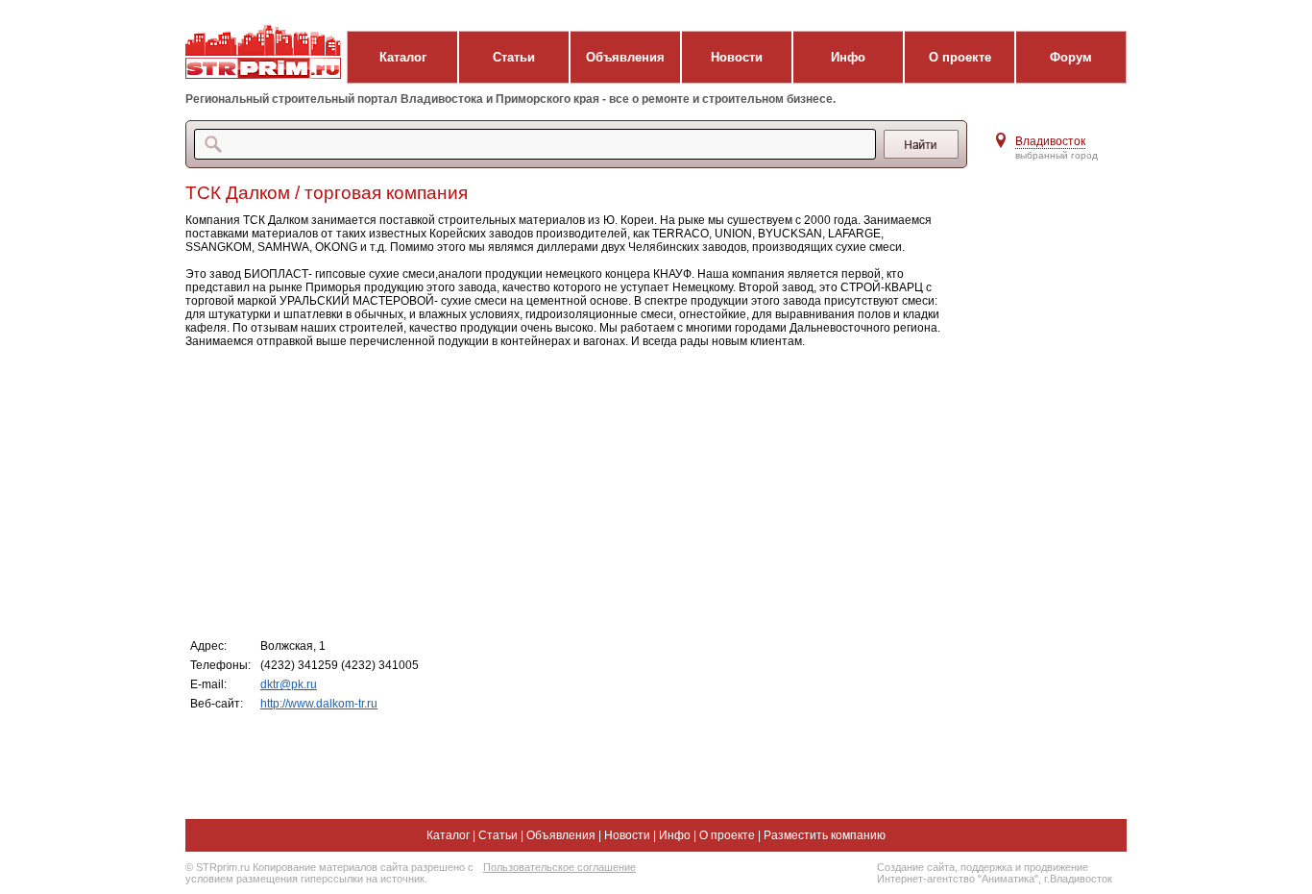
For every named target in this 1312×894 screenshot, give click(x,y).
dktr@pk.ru (288, 684)
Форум (1071, 57)
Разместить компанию (825, 835)
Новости (737, 57)
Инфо (848, 57)
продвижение (1056, 867)
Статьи (514, 57)
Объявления (625, 57)
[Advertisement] (569, 492)
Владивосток (1050, 141)
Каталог (402, 57)
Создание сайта (916, 867)
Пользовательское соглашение (559, 867)
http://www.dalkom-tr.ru (318, 703)
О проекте (960, 57)
